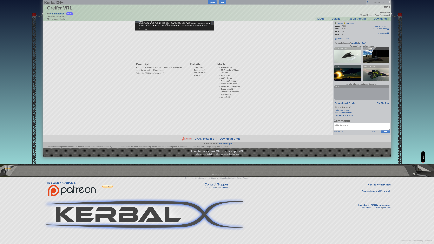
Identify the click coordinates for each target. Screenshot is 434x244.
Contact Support (217, 184)
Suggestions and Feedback (376, 191)
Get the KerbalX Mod (379, 184)
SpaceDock (363, 205)
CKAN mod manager (381, 205)
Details (336, 18)
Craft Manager (224, 143)
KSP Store (387, 208)
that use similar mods (343, 113)
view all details (342, 39)
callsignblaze (57, 13)
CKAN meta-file (204, 138)
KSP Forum (378, 208)
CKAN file (382, 103)
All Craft (362, 43)
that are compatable (342, 110)
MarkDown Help (339, 131)
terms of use (211, 187)
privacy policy (222, 187)
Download (380, 18)
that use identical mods (344, 115)
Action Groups (357, 18)
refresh (374, 132)
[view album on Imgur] (137, 22)
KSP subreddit (367, 208)
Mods (320, 18)
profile (355, 43)
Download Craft (345, 103)
